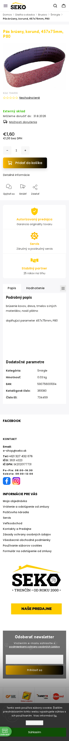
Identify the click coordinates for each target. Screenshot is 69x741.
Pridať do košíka (28, 163)
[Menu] (5, 6)
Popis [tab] (12, 288)
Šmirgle (42, 371)
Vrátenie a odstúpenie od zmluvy (26, 507)
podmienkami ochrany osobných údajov (34, 646)
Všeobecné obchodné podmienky (26, 540)
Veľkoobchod (12, 523)
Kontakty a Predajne (17, 529)
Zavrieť (59, 200)
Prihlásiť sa (34, 670)
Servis (7, 518)
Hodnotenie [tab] (35, 288)
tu (55, 715)
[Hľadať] (55, 5)
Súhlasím (34, 732)
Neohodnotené (29, 97)
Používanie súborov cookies (22, 545)
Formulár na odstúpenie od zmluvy (27, 551)
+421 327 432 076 (20, 456)
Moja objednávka (15, 501)
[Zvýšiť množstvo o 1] (25, 150)
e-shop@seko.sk (14, 451)
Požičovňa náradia (16, 512)
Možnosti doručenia (23, 122)
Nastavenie (34, 723)
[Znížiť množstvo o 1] (7, 150)
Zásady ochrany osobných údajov (27, 534)
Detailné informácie (16, 175)
